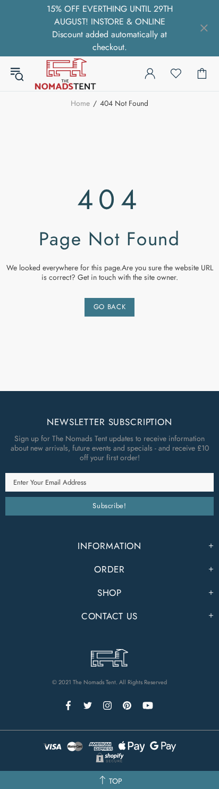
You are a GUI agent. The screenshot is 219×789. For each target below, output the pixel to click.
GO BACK (110, 307)
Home (80, 103)
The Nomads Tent (65, 73)
